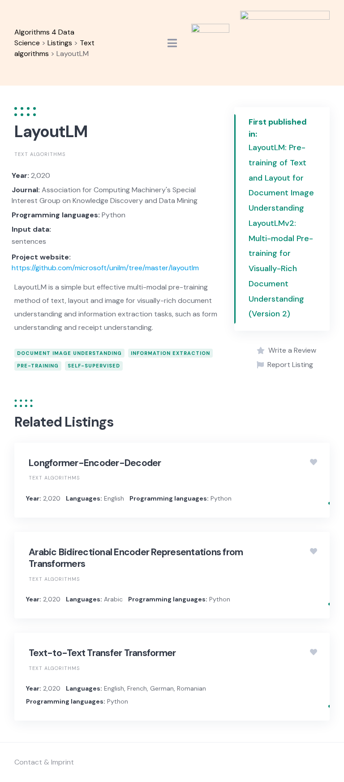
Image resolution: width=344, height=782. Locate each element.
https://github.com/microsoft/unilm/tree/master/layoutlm (105, 267)
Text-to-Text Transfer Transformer (102, 653)
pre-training (38, 366)
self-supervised (94, 366)
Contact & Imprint (44, 762)
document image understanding (69, 353)
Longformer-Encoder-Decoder (95, 463)
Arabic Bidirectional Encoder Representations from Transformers (136, 558)
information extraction (170, 353)
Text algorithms (39, 154)
